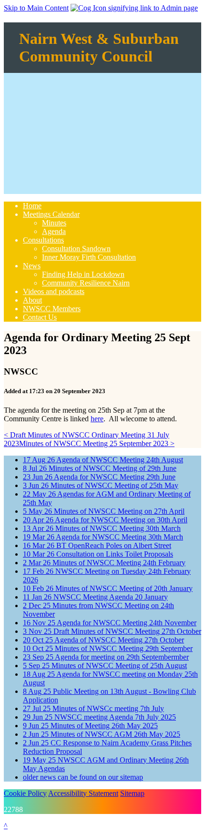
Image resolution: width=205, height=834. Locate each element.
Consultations (43, 240)
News (32, 266)
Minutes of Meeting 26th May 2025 (90, 726)
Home (32, 206)
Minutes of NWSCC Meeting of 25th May (100, 485)
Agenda (54, 231)
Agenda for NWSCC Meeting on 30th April (105, 520)
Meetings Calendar (51, 214)
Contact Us (40, 317)
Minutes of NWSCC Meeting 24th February (104, 563)
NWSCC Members (52, 309)
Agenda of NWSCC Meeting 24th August (103, 460)
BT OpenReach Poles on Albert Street (97, 545)
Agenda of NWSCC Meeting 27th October (103, 640)
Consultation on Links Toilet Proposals (98, 554)
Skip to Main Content (36, 8)
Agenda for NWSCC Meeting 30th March (103, 537)
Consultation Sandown (76, 248)
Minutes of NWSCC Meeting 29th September (108, 648)
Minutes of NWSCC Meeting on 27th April (103, 511)
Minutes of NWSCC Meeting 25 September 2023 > (96, 443)
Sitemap (132, 793)
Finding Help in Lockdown (83, 274)
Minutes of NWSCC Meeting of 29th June (99, 468)
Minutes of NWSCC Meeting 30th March (102, 528)
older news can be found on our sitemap (83, 777)
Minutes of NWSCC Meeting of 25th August (105, 665)
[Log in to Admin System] (134, 8)
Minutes (54, 223)
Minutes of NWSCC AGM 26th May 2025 (101, 734)
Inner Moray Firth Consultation (89, 257)
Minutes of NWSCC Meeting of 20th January (108, 588)
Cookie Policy (25, 793)
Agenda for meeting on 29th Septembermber (106, 657)
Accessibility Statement (83, 793)
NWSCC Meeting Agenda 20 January (95, 597)
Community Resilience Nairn (86, 283)
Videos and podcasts (53, 291)
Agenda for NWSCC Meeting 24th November (109, 623)
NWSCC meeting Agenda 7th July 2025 (99, 717)
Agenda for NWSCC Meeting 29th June (99, 477)
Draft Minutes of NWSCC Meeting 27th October (112, 631)
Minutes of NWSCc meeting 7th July (93, 708)
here (97, 419)
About (32, 300)
